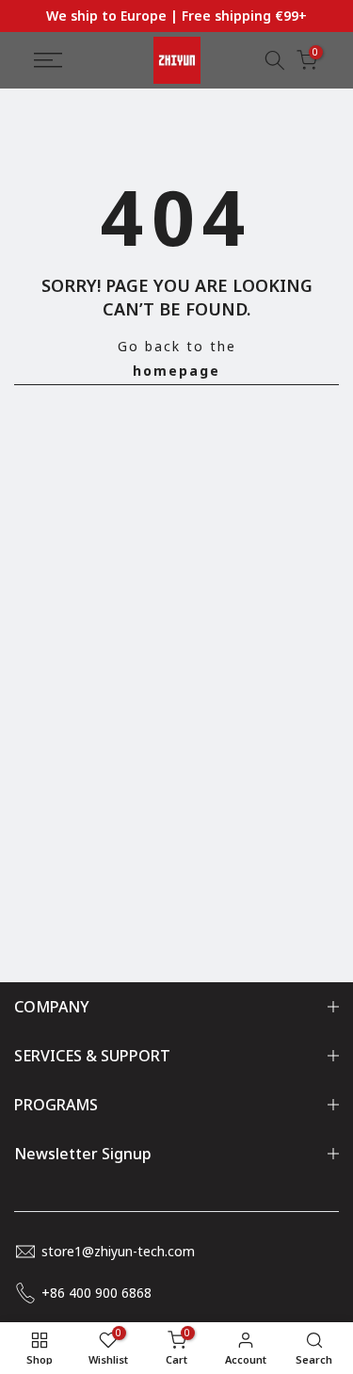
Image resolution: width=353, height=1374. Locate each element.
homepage (176, 371)
